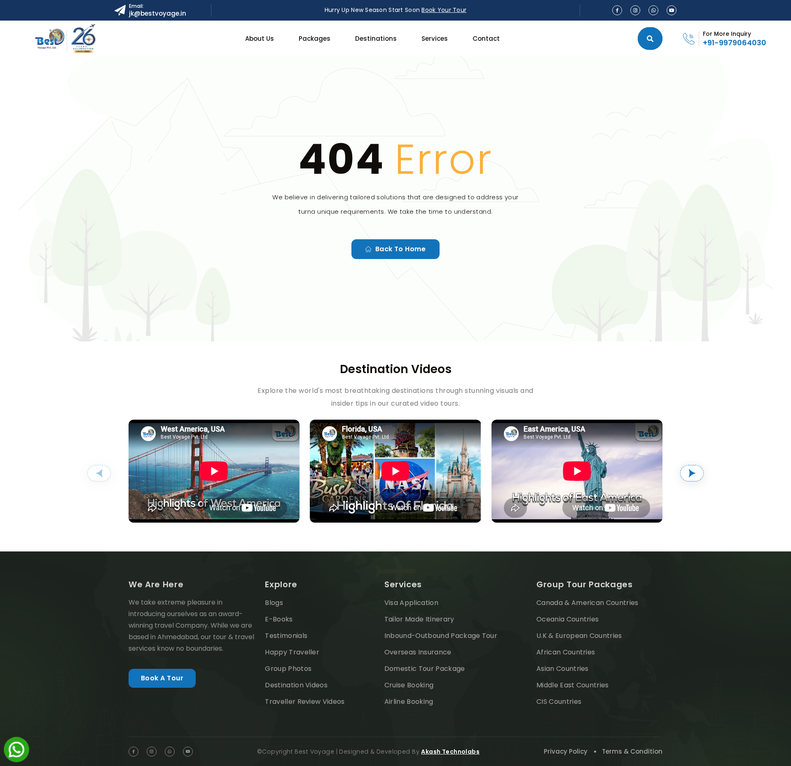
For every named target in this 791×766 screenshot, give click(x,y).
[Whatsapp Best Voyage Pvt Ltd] (653, 10)
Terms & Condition (632, 751)
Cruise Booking (408, 685)
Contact (486, 38)
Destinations (376, 38)
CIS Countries (558, 701)
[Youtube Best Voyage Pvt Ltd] (671, 10)
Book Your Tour (443, 10)
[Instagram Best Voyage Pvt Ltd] (635, 10)
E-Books (279, 619)
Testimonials (286, 635)
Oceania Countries (567, 619)
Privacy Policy (565, 751)
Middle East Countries (572, 685)
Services (434, 38)
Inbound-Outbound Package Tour (440, 635)
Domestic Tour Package (424, 668)
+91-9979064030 (734, 42)
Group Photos (288, 668)
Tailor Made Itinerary (419, 619)
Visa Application (411, 602)
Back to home (400, 249)
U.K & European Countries (579, 635)
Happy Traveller (292, 652)
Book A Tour (162, 678)
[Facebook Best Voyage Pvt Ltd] (617, 10)
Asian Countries (562, 668)
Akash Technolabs (450, 751)
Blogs (274, 602)
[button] (99, 473)
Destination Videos (296, 685)
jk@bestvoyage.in (157, 13)
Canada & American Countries (587, 602)
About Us (259, 38)
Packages (314, 38)
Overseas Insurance (418, 652)
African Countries (565, 652)
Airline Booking (408, 701)
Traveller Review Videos (304, 701)
